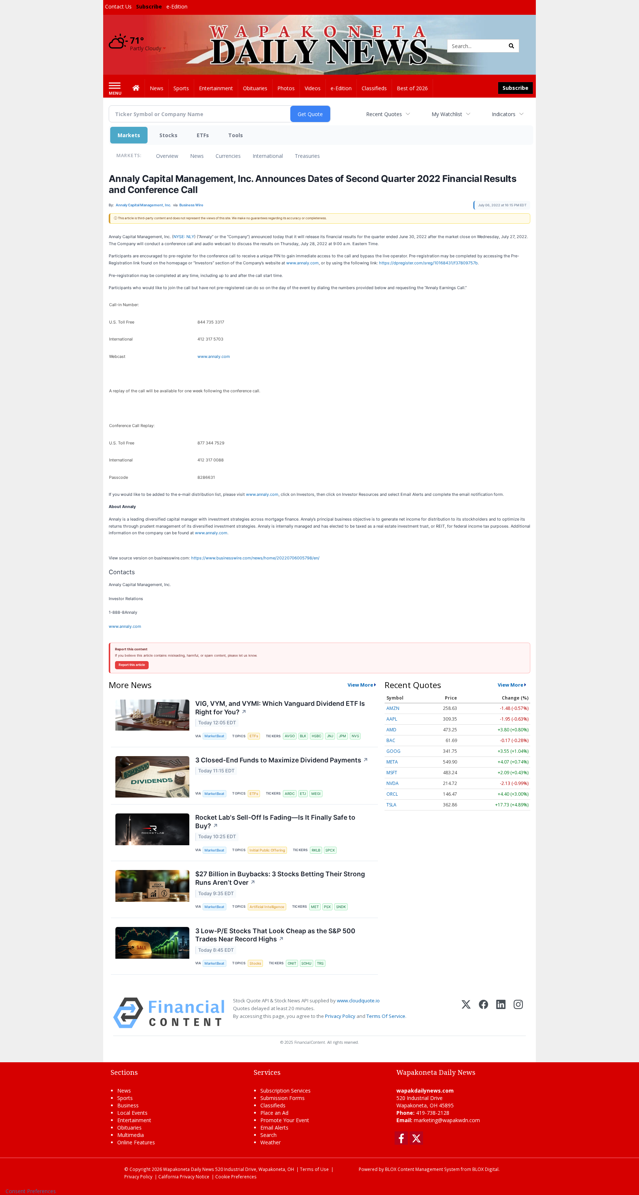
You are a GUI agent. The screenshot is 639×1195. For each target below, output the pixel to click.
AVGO (290, 736)
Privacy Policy (340, 1016)
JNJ (330, 736)
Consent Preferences (31, 1191)
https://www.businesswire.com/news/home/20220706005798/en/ (255, 558)
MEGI (316, 794)
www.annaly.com (302, 262)
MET (315, 907)
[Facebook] (483, 1013)
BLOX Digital (485, 1169)
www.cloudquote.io (358, 1000)
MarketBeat (214, 736)
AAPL (391, 719)
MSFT (391, 772)
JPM (342, 736)
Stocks (168, 135)
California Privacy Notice (183, 1176)
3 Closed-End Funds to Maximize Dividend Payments (281, 760)
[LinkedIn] (500, 1013)
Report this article (132, 665)
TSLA (391, 805)
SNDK (341, 907)
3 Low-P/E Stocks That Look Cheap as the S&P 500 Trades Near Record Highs (275, 935)
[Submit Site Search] (511, 46)
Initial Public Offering (267, 850)
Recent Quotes (384, 114)
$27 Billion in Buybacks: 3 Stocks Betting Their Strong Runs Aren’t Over (280, 878)
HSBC (316, 736)
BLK (303, 736)
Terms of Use (314, 1169)
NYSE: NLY (183, 236)
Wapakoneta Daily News (188, 1169)
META (392, 762)
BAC (390, 740)
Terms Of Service (385, 1016)
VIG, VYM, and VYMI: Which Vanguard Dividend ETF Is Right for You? (280, 708)
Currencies (228, 155)
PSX (327, 907)
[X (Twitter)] (466, 1013)
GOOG (393, 751)
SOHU (306, 963)
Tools (235, 135)
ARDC (290, 794)
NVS (355, 736)
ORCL (392, 794)
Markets (129, 135)
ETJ (303, 794)
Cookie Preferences (236, 1176)
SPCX (330, 850)
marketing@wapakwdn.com (447, 1120)
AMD (391, 730)
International (268, 155)
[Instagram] (518, 1013)
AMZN (392, 708)
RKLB (316, 850)
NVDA (392, 783)
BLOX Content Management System (422, 1169)
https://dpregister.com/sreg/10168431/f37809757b (428, 262)
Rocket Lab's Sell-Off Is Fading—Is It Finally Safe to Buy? (275, 821)
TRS (320, 963)
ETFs (203, 135)
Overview (167, 155)
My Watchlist (447, 114)
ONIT (292, 963)
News (197, 155)
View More (360, 684)
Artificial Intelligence (267, 907)
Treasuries (307, 155)
